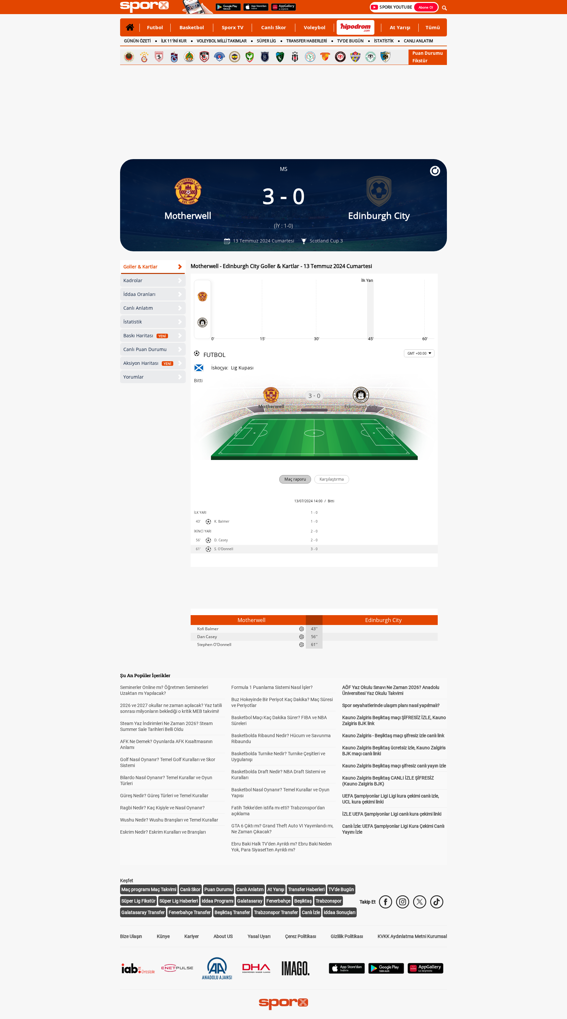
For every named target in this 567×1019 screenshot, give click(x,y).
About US (223, 936)
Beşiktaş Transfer (232, 912)
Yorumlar (133, 377)
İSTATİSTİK (383, 41)
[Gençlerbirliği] (129, 56)
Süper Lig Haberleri (178, 901)
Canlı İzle (311, 912)
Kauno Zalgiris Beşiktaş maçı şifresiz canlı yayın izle (394, 765)
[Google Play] (386, 972)
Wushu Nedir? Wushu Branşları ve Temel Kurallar (169, 819)
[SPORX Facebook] (385, 902)
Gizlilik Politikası (347, 936)
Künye (163, 936)
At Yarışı (400, 27)
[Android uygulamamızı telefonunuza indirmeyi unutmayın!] (226, 10)
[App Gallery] (426, 972)
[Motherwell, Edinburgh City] (202, 309)
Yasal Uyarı (259, 936)
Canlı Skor (273, 27)
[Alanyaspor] (189, 56)
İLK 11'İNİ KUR (173, 41)
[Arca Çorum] (340, 56)
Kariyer (191, 936)
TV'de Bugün (341, 889)
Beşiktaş (303, 901)
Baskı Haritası (144, 335)
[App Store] (347, 972)
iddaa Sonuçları (339, 912)
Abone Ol (426, 7)
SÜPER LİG (266, 41)
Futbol (155, 27)
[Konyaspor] (370, 56)
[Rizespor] (310, 56)
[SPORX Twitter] (419, 902)
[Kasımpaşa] (219, 56)
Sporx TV (232, 27)
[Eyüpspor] (355, 56)
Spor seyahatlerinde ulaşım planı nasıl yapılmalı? (391, 705)
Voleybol (315, 27)
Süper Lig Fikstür (138, 901)
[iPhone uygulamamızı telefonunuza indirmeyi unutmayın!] (254, 10)
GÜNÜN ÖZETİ (137, 41)
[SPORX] (283, 1004)
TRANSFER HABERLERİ (306, 41)
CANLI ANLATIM (418, 41)
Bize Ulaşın (131, 936)
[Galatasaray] (144, 56)
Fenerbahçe (278, 901)
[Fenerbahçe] (234, 56)
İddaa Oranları (139, 294)
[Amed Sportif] (249, 56)
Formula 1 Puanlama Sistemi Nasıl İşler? (272, 687)
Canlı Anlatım (138, 308)
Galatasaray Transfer (143, 912)
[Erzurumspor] (385, 56)
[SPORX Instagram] (402, 902)
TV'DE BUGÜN (350, 41)
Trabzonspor (329, 901)
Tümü (433, 27)
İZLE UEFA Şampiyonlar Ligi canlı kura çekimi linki (391, 814)
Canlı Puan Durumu (145, 349)
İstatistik (132, 322)
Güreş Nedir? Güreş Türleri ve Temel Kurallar (164, 795)
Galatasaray (249, 901)
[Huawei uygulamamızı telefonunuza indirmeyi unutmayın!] (281, 10)
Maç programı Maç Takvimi (148, 889)
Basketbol (191, 27)
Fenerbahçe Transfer (190, 912)
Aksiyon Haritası (147, 363)
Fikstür (420, 61)
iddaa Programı (217, 901)
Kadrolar (132, 280)
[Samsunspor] (159, 56)
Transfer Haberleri (306, 889)
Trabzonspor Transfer (276, 912)
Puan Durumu (427, 53)
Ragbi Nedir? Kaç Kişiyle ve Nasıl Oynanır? (162, 807)
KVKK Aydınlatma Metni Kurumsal (412, 936)
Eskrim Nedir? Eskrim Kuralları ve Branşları (163, 832)
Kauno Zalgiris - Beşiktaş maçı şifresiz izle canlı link (393, 735)
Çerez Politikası (300, 936)
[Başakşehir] (264, 56)
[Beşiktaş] (295, 56)
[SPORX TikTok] (437, 902)
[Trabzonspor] (174, 56)
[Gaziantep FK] (204, 56)
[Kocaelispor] (279, 56)
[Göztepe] (325, 56)
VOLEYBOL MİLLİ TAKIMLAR (221, 41)
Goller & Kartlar (140, 266)
